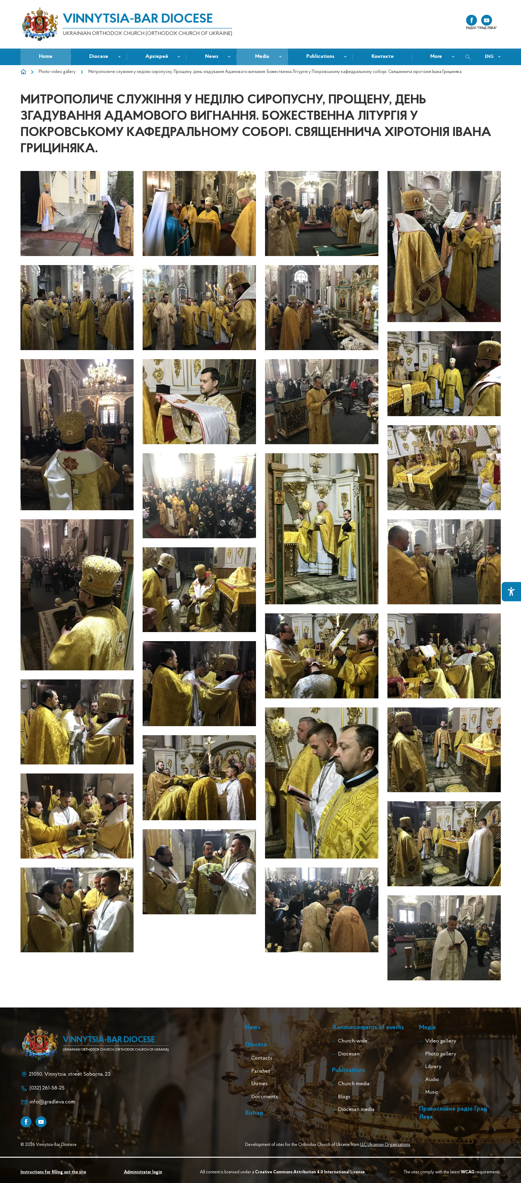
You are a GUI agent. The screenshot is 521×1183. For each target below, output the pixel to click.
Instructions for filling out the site (53, 1172)
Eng (489, 57)
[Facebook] (26, 1121)
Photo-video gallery (57, 72)
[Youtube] (41, 1121)
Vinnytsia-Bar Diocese (138, 19)
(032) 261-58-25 (47, 1088)
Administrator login (143, 1172)
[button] (212, 57)
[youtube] (486, 20)
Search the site (469, 57)
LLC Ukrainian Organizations (385, 1145)
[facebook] (471, 20)
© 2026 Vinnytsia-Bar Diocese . (49, 1145)
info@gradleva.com (52, 1102)
